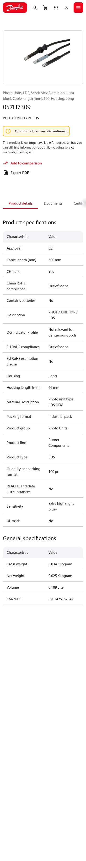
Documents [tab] (53, 203)
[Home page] (15, 7)
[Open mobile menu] (78, 7)
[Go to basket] (45, 7)
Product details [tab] (20, 203)
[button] (56, 7)
